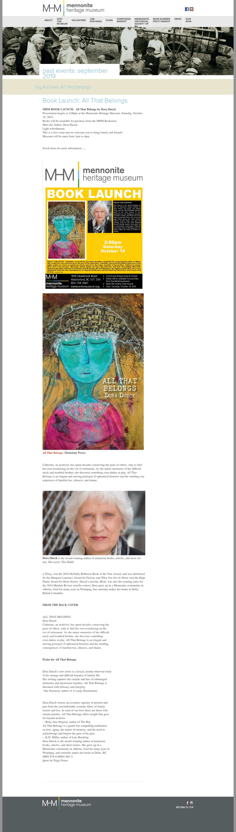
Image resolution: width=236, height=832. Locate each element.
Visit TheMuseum (62, 21)
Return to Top (184, 807)
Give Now (188, 20)
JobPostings (96, 20)
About (48, 20)
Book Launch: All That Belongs (85, 100)
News (178, 19)
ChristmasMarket (124, 20)
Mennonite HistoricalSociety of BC (142, 22)
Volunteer (79, 20)
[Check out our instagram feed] (191, 9)
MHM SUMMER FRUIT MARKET (161, 20)
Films (109, 20)
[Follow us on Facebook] (187, 9)
